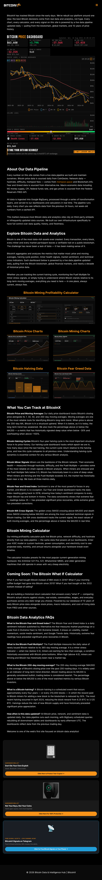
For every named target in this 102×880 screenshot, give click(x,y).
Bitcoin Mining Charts (74, 331)
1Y (91, 59)
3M (85, 59)
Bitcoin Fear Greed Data (74, 368)
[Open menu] (96, 5)
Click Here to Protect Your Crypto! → (51, 773)
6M (88, 59)
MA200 (23, 60)
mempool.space (65, 182)
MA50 (18, 60)
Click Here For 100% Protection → (51, 814)
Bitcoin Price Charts (28, 331)
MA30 (13, 60)
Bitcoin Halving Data (28, 368)
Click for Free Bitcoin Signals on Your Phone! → (51, 849)
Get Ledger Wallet (85, 152)
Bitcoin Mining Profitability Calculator (51, 292)
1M (83, 59)
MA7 (8, 60)
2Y (94, 59)
